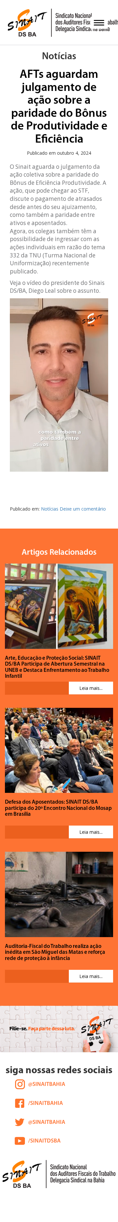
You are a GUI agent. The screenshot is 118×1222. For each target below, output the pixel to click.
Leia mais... (91, 688)
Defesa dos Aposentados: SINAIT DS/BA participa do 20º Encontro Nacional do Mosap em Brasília (58, 808)
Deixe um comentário (83, 509)
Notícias (49, 509)
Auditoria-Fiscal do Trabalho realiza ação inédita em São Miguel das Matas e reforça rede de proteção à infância (55, 952)
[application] (59, 385)
